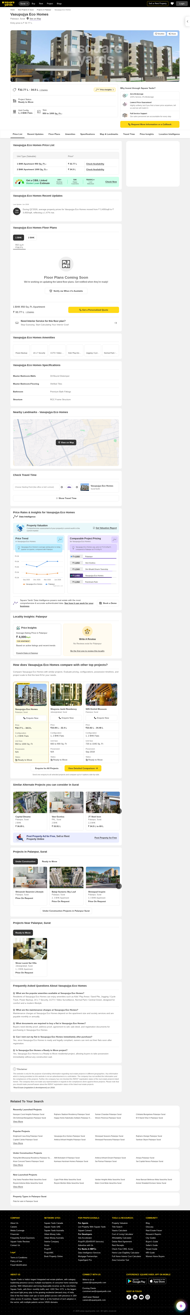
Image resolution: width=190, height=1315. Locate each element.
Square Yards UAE (52, 1227)
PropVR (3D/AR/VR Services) (91, 1241)
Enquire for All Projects (46, 768)
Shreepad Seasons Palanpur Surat (109, 1136)
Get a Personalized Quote (95, 310)
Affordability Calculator (121, 1238)
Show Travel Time (67, 498)
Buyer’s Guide (152, 1241)
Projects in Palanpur (44, 10)
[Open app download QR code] (187, 21)
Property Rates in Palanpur (27, 653)
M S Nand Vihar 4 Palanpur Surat (149, 1118)
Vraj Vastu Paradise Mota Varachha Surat (29, 1180)
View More (18, 1121)
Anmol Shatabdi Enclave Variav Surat (151, 1183)
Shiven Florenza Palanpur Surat (108, 1118)
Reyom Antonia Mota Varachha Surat (28, 1183)
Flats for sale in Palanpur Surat (25, 1201)
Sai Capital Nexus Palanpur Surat (149, 1161)
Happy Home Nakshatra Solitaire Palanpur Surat (73, 1118)
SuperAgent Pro (85, 1260)
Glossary (149, 1227)
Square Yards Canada (53, 1223)
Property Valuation (120, 1223)
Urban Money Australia (54, 1238)
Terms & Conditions (18, 1257)
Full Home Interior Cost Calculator (126, 1256)
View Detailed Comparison (81, 768)
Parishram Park (91, 582)
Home (12, 10)
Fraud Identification (18, 1265)
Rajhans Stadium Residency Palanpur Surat (72, 1114)
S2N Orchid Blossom (96, 709)
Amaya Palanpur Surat (145, 1158)
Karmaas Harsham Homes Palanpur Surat (71, 1161)
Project (50, 4)
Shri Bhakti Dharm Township (96, 569)
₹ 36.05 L (19, 826)
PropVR (47, 1249)
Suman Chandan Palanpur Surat (108, 1114)
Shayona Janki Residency (63, 709)
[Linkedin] (135, 1297)
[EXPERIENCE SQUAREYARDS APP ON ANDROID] (136, 1283)
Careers (13, 1227)
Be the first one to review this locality (87, 651)
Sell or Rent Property (158, 3)
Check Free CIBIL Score (122, 1249)
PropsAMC (49, 1253)
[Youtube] (141, 1297)
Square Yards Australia (54, 1230)
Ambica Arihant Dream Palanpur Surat (110, 1158)
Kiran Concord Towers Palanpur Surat (28, 1161)
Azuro (46, 1245)
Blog (148, 1223)
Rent (41, 4)
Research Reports (153, 1234)
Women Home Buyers (155, 1256)
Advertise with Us (85, 1245)
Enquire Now (32, 718)
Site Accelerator (85, 1238)
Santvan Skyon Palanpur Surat (148, 1140)
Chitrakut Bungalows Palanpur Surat (150, 1114)
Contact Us (15, 1245)
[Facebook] (128, 1297)
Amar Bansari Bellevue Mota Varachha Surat (154, 1180)
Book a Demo (110, 603)
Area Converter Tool (120, 1260)
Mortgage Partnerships (88, 1256)
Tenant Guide (151, 1249)
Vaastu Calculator (119, 1230)
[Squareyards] (8, 4)
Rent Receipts (118, 1245)
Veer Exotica (90, 563)
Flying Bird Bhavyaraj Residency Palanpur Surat (32, 1158)
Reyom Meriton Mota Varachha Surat (69, 1183)
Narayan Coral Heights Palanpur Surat (28, 1114)
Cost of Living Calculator (122, 1234)
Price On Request (24, 898)
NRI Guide (150, 1253)
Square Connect (85, 1230)
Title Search (117, 1227)
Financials (14, 1234)
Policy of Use (16, 1261)
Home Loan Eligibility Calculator (125, 1253)
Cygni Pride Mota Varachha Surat (67, 1180)
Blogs (59, 4)
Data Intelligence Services (89, 1253)
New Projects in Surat (26, 10)
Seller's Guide (152, 1245)
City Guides (151, 1238)
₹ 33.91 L (56, 826)
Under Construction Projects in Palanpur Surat (66, 911)
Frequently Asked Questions (22, 1238)
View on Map (67, 442)
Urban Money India (52, 1234)
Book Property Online (53, 1256)
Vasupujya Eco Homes (94, 576)
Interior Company (51, 1241)
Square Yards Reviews (20, 1241)
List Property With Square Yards (92, 1227)
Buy (33, 4)
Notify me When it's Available (68, 291)
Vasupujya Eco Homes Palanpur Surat (69, 1136)
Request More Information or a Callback (151, 124)
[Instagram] (147, 1297)
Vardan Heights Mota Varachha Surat (110, 1180)
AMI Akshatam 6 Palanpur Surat (67, 1158)
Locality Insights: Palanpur (30, 616)
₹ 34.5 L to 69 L (96, 826)
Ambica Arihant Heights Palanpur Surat (70, 1140)
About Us (14, 1223)
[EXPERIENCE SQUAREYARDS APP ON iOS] (157, 1283)
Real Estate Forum (154, 1230)
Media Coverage (17, 1230)
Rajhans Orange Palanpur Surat (149, 1136)
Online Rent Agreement (122, 1241)
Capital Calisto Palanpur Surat (25, 1140)
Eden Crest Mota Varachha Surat (108, 1183)
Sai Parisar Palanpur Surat (106, 1161)
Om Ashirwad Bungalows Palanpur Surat (29, 1118)
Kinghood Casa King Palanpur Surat (27, 1136)
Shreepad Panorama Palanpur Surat (110, 1140)
